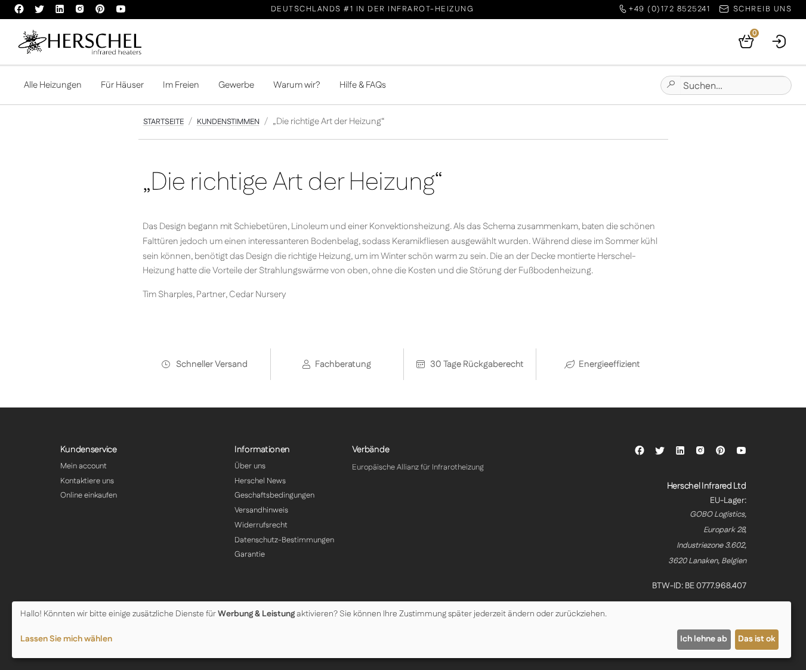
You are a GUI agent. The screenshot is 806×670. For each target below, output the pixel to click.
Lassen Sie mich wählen (66, 639)
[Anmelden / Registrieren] (780, 42)
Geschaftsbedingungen (274, 495)
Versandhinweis (261, 510)
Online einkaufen (88, 495)
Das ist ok (756, 639)
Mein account (83, 466)
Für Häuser (122, 85)
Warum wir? (296, 85)
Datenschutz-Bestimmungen (284, 540)
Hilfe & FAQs (362, 85)
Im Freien (181, 85)
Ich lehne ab (703, 639)
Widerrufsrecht (261, 525)
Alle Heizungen (53, 85)
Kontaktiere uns (87, 481)
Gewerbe (236, 85)
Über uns (249, 466)
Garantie (249, 554)
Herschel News (260, 481)
